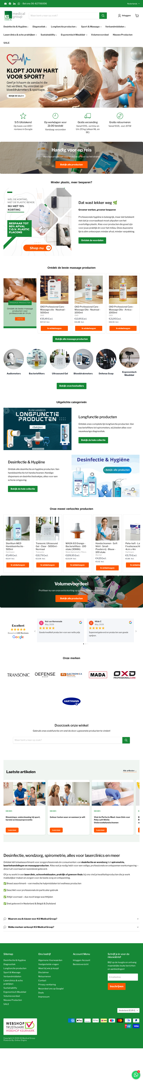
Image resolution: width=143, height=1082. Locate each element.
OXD (42, 334)
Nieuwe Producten (122, 34)
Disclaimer (43, 991)
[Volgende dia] (135, 86)
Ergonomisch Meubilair (73, 34)
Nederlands (132, 4)
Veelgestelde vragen (48, 983)
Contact (42, 999)
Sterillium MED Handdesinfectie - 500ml (15, 565)
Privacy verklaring (47, 1003)
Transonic (40, 571)
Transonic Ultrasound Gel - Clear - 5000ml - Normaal (47, 565)
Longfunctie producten (63, 26)
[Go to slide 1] (83, 662)
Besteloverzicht (81, 983)
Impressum (44, 1015)
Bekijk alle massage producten (71, 358)
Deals (41, 1011)
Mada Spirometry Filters (76, 571)
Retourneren (44, 995)
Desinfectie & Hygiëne (15, 26)
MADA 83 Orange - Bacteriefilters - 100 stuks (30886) (76, 565)
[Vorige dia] (7, 86)
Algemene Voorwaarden (50, 979)
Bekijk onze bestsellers (71, 404)
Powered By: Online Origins (15, 1059)
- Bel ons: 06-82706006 (34, 3)
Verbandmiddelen (115, 26)
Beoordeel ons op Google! (51, 1007)
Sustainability (48, 34)
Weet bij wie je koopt (48, 987)
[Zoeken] (103, 15)
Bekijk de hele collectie (93, 459)
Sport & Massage (90, 26)
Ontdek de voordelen (92, 259)
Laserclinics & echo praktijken (19, 34)
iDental (99, 574)
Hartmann (10, 571)
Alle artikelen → (130, 789)
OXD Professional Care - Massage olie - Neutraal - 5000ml (53, 328)
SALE (6, 43)
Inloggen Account (81, 979)
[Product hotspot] (11, 464)
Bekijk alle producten (71, 183)
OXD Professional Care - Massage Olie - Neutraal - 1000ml (87, 328)
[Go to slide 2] (85, 662)
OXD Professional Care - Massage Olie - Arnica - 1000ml (121, 328)
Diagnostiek (39, 26)
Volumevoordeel (100, 34)
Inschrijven (116, 1005)
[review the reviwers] (80, 642)
